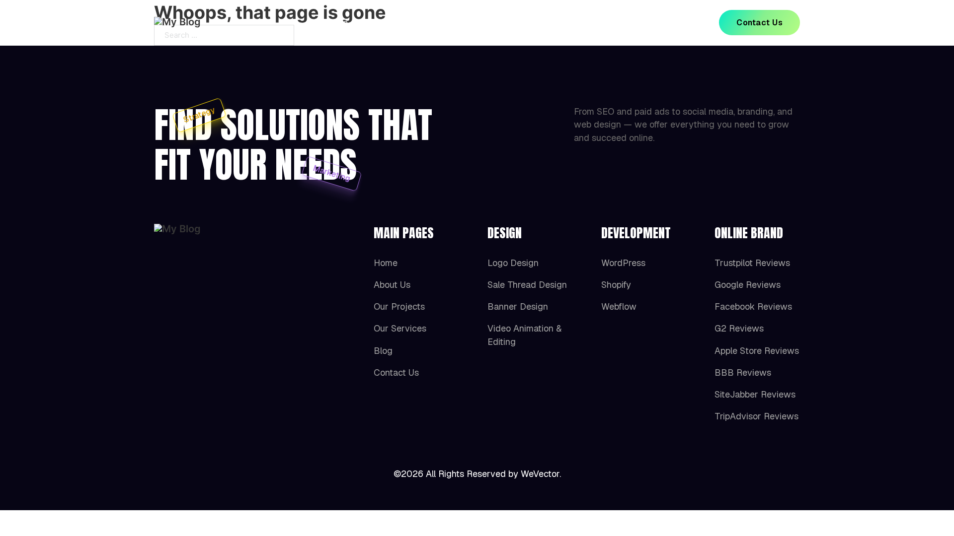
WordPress (623, 262)
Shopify (616, 284)
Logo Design (513, 262)
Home (337, 22)
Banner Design (517, 306)
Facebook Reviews (753, 306)
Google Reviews (748, 284)
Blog (597, 22)
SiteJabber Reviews (755, 394)
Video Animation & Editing (524, 335)
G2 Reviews (739, 328)
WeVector (540, 473)
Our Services (527, 22)
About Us (389, 22)
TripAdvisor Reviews (756, 416)
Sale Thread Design (527, 284)
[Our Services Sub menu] (560, 23)
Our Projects (454, 22)
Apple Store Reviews (757, 350)
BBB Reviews (743, 372)
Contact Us (759, 22)
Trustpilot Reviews (752, 262)
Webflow (618, 306)
